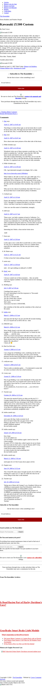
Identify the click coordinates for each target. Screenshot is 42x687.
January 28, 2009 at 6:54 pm (12, 433)
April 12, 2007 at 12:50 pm (12, 167)
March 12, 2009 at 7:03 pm (12, 458)
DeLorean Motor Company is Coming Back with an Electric (22, 638)
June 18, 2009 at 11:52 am (12, 468)
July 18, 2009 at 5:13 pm (11, 482)
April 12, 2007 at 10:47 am (12, 138)
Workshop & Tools (19, 68)
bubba (6, 312)
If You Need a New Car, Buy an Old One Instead (19, 644)
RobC (6, 271)
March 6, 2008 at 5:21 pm (12, 327)
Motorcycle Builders (30, 66)
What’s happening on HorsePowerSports (15, 635)
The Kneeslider (4, 16)
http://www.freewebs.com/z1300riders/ (16, 173)
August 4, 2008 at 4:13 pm (12, 349)
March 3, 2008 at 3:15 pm (12, 315)
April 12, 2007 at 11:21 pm (12, 255)
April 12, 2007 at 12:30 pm (12, 148)
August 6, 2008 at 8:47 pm (12, 365)
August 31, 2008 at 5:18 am (12, 376)
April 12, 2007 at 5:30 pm (12, 239)
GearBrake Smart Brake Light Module (19, 630)
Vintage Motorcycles (6, 68)
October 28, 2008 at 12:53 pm (13, 395)
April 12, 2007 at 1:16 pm (12, 197)
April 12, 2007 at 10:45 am (12, 124)
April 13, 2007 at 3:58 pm (12, 264)
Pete (5, 121)
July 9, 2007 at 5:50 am (11, 288)
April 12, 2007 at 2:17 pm (12, 214)
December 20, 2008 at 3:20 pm (13, 416)
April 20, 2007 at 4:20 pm (12, 274)
